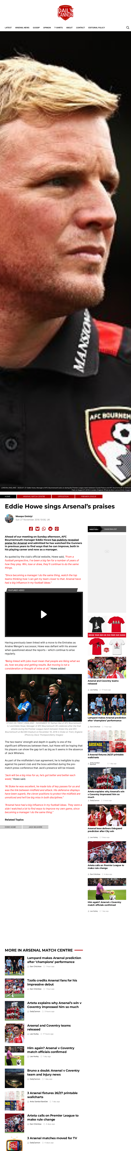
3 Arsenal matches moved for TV (52, 1138)
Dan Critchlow (35, 966)
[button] (127, 27)
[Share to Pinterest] (57, 529)
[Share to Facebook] (31, 529)
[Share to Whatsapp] (44, 529)
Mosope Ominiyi (24, 516)
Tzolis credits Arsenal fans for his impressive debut (52, 982)
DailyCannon (35, 1011)
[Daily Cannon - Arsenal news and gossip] (65, 12)
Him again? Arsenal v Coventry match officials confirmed (50, 1050)
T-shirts (58, 27)
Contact (80, 27)
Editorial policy (96, 27)
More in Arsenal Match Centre (39, 950)
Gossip (36, 27)
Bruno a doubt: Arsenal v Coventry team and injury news (53, 1072)
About (69, 27)
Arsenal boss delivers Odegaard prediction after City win (105, 829)
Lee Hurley (34, 1034)
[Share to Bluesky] (37, 529)
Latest (8, 27)
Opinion (47, 27)
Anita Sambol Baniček (39, 1101)
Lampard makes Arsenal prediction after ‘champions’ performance (54, 960)
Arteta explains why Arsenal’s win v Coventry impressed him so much (54, 1005)
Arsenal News (22, 27)
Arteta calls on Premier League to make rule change (53, 1117)
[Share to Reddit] (50, 529)
